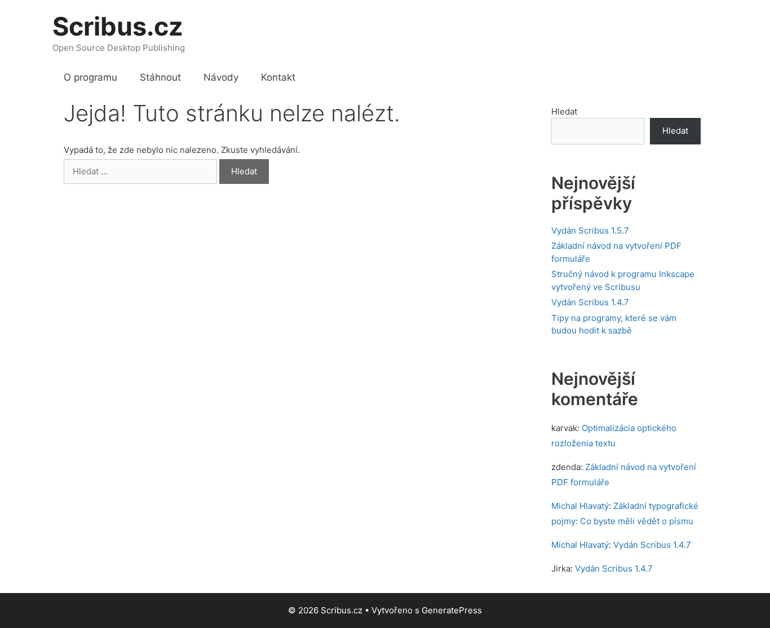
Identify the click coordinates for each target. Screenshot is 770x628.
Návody (220, 77)
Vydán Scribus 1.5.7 (590, 230)
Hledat (564, 111)
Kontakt (278, 77)
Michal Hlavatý (580, 505)
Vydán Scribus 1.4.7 (590, 302)
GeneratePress (452, 610)
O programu (90, 77)
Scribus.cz (117, 26)
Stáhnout (160, 77)
